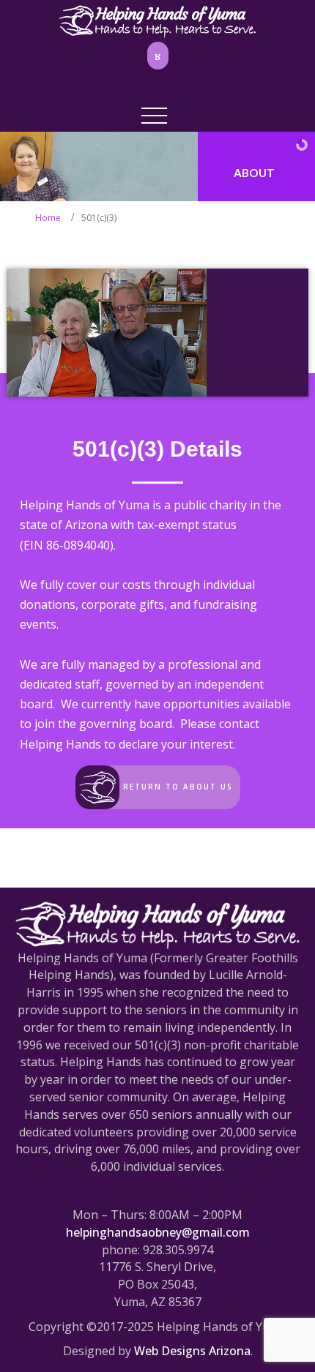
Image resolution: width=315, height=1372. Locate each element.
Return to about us (176, 786)
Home (48, 217)
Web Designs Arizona (192, 1351)
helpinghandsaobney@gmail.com (158, 1232)
